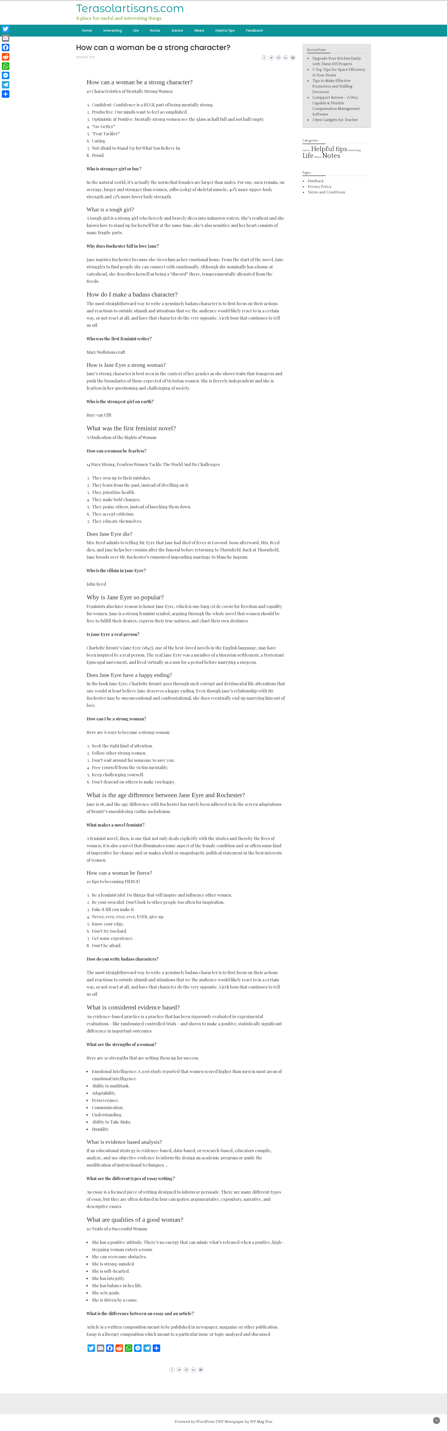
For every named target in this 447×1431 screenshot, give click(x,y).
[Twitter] (5, 29)
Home (87, 30)
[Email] (5, 38)
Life (136, 30)
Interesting (112, 30)
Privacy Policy (320, 187)
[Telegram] (5, 84)
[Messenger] (5, 75)
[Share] (5, 94)
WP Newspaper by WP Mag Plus (244, 1422)
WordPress (205, 1422)
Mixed (199, 30)
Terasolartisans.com (130, 8)
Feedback (254, 30)
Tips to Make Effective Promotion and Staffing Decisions (332, 86)
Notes (155, 30)
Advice (177, 30)
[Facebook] (5, 47)
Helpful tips (225, 30)
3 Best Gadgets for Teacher (335, 120)
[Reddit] (5, 56)
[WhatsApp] (5, 66)
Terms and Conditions (326, 192)
